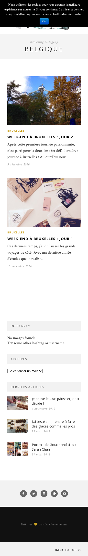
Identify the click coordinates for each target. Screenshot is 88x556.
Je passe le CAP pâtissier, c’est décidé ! (55, 401)
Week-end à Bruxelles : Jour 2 (40, 136)
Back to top (66, 550)
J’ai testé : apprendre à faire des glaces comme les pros (53, 423)
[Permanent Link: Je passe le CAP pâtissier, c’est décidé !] (17, 409)
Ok (44, 21)
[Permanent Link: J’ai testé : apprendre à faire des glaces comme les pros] (17, 432)
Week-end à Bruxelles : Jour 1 (40, 238)
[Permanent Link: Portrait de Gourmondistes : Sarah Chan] (17, 454)
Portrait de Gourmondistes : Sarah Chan (54, 447)
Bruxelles (16, 130)
